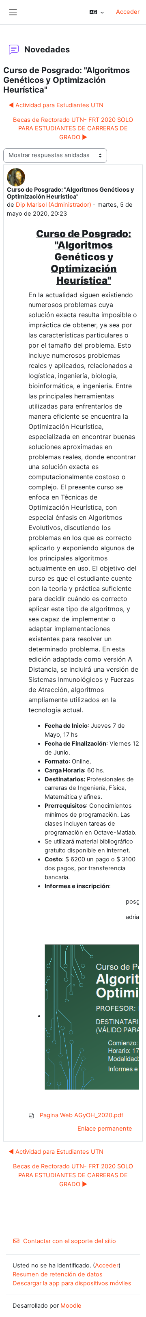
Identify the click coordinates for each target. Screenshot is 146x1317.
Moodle (71, 1305)
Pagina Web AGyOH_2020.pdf (80, 1115)
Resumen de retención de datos (58, 1274)
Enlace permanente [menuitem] (104, 1128)
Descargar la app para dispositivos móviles (72, 1283)
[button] (96, 12)
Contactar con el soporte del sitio (69, 1241)
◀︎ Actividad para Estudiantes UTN (56, 105)
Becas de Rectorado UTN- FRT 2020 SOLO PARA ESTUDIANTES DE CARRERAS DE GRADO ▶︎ (73, 128)
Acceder (128, 11)
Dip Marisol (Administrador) (53, 204)
